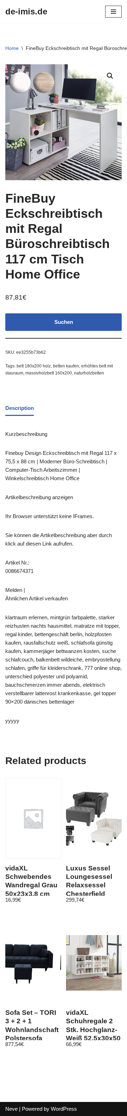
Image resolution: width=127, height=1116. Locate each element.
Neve (11, 1109)
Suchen (63, 322)
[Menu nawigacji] (113, 12)
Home (12, 48)
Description (19, 408)
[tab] (19, 408)
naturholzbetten (89, 373)
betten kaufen (66, 366)
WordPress (64, 1109)
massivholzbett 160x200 (48, 373)
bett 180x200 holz (34, 366)
